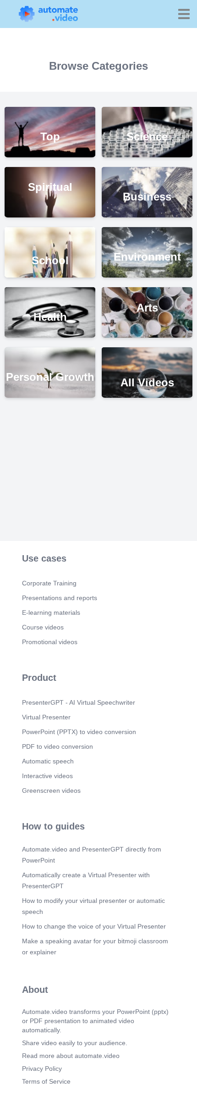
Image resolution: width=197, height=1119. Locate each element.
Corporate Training (49, 583)
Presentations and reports (59, 597)
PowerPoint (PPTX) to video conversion (79, 731)
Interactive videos (47, 775)
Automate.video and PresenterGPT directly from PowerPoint (91, 855)
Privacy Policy (42, 1068)
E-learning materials (51, 612)
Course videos (43, 627)
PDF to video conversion (57, 746)
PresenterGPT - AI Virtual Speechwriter (78, 702)
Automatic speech (48, 761)
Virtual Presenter (46, 717)
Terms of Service (46, 1081)
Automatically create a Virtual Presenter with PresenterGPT (86, 880)
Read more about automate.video (71, 1055)
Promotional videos (49, 642)
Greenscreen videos (51, 790)
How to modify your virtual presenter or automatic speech (93, 906)
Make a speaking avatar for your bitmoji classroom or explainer (95, 946)
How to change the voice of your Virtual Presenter (94, 926)
